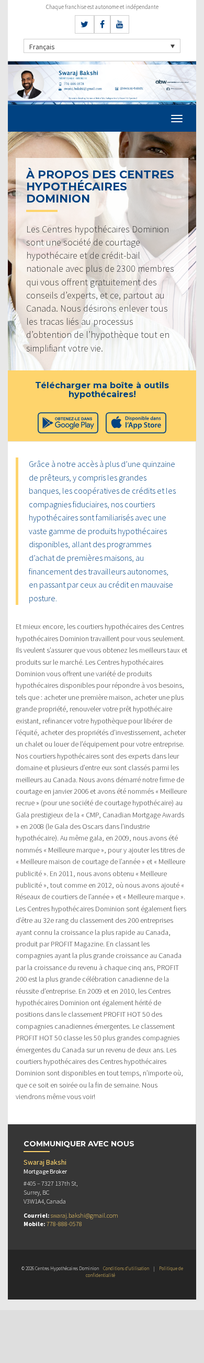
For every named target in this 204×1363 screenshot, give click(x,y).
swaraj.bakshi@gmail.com (84, 1215)
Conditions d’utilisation (126, 1268)
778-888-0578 (64, 1224)
